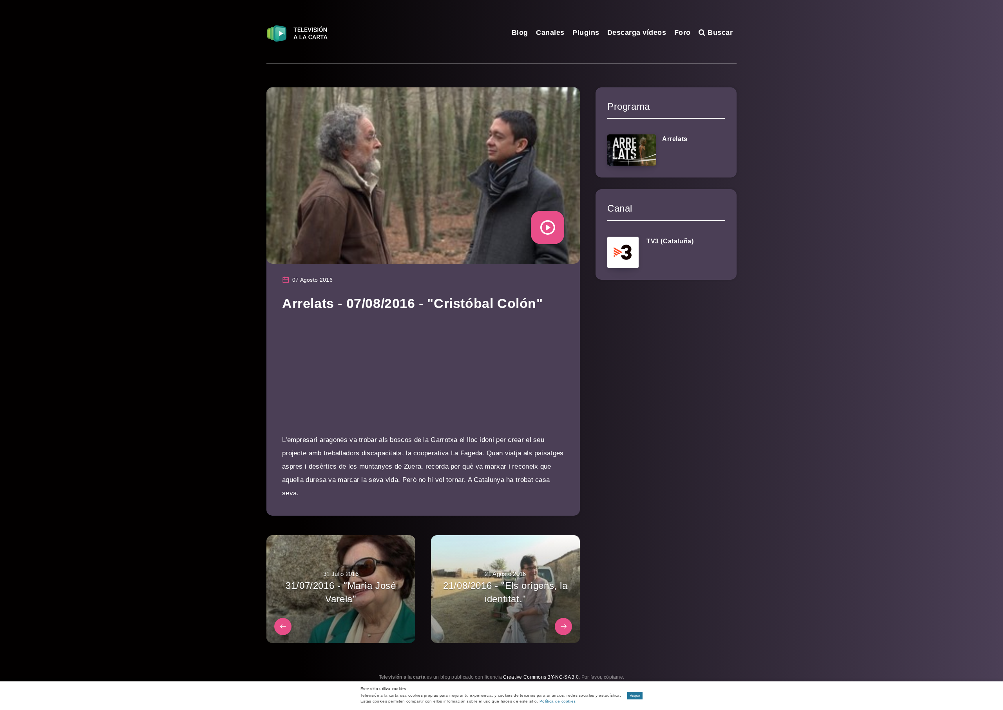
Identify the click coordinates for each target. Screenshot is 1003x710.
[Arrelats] (631, 150)
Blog (520, 32)
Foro (682, 32)
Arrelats (675, 139)
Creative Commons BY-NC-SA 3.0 (541, 677)
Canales (550, 32)
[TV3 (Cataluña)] (623, 252)
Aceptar (635, 695)
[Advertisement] (423, 378)
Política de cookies (558, 701)
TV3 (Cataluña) (669, 241)
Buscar (719, 32)
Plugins (585, 32)
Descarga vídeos (636, 32)
